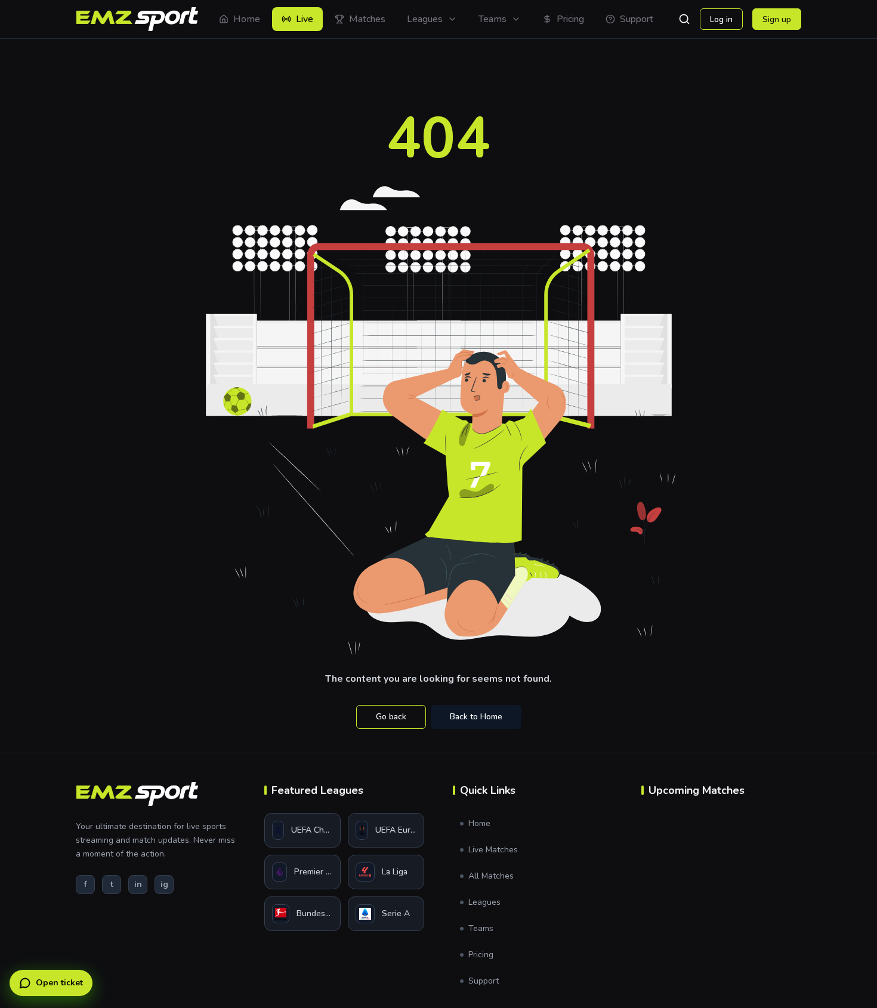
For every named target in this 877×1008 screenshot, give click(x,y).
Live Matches (493, 849)
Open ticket (59, 982)
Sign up (776, 19)
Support (483, 981)
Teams (480, 928)
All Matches (491, 876)
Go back (391, 716)
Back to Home (476, 716)
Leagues (484, 902)
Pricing (480, 954)
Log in (721, 19)
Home (479, 823)
